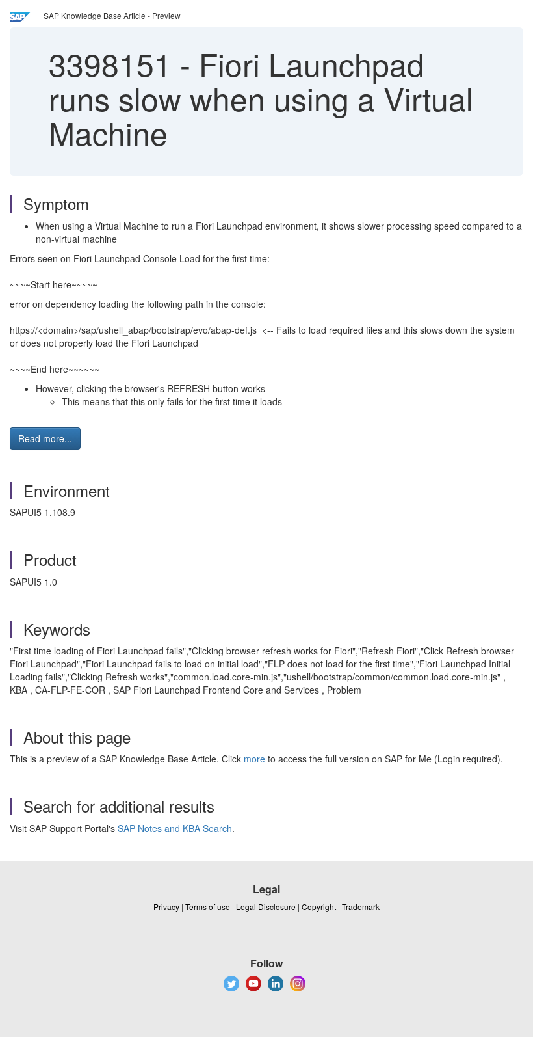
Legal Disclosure (266, 906)
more (254, 758)
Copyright (319, 906)
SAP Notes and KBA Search (175, 828)
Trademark (361, 906)
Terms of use (207, 906)
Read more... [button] (45, 438)
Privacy (166, 906)
